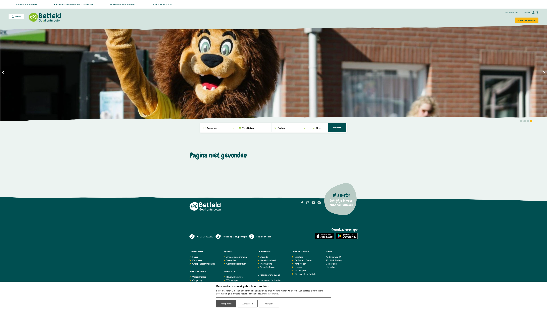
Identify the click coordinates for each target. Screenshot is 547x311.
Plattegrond (266, 263)
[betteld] (44, 16)
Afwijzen (269, 303)
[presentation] (3, 73)
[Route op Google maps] (231, 236)
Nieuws (298, 267)
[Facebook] (302, 202)
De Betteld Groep (303, 260)
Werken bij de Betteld (305, 274)
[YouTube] (313, 202)
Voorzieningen (199, 276)
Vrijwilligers (300, 270)
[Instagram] (307, 202)
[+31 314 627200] (201, 236)
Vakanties (231, 260)
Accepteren (226, 303)
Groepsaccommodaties (203, 263)
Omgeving (197, 280)
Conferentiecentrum (236, 263)
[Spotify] (319, 202)
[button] (521, 121)
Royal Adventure (234, 276)
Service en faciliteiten (270, 280)
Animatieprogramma (236, 256)
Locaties (299, 256)
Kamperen (197, 260)
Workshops (232, 280)
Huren (195, 256)
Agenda (264, 256)
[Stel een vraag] (260, 236)
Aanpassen (247, 303)
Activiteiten (300, 263)
